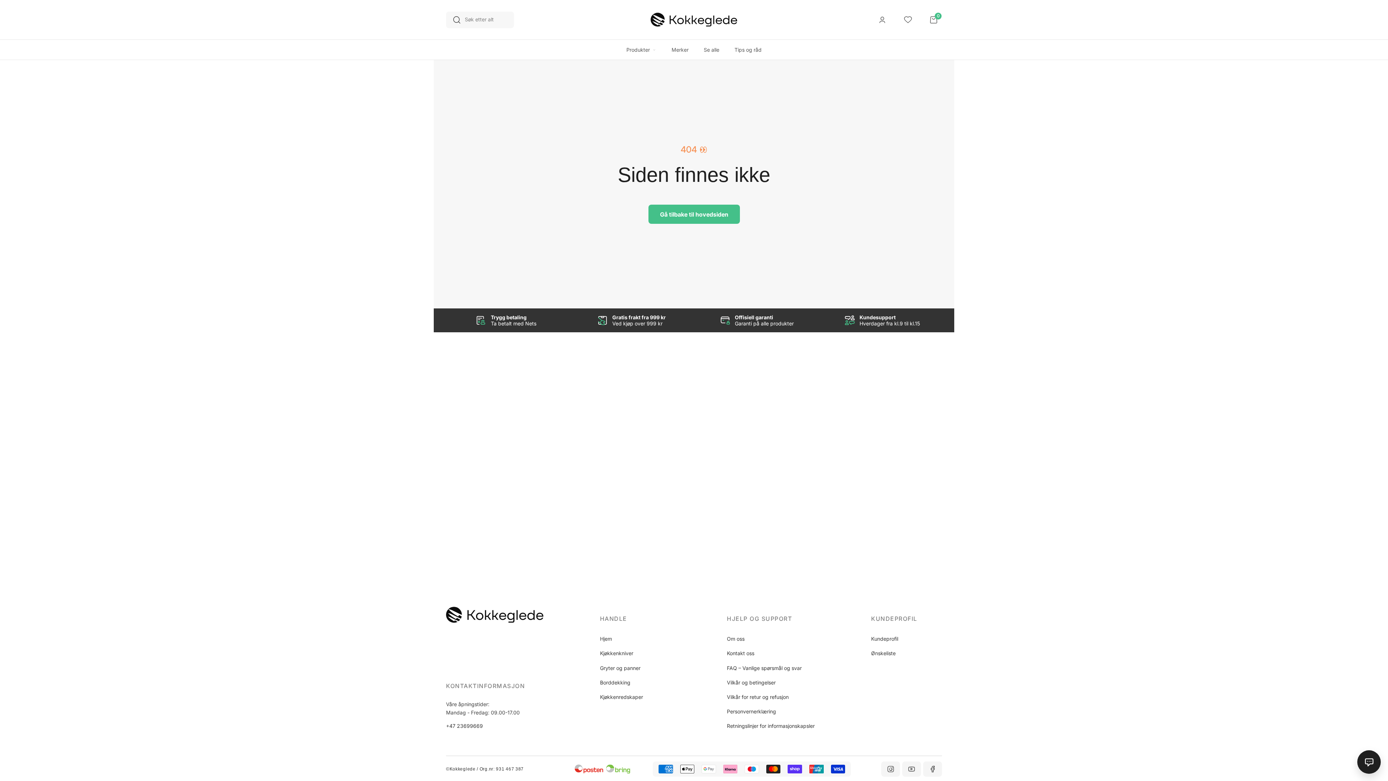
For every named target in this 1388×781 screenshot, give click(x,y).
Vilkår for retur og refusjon (758, 697)
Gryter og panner (620, 668)
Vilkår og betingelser (751, 682)
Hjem (606, 639)
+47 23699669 (464, 726)
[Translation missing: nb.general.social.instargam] (890, 769)
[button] (635, 618)
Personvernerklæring (751, 711)
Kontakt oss (740, 653)
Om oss (736, 639)
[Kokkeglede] (694, 19)
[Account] (882, 20)
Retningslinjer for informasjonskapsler (771, 726)
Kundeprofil (884, 639)
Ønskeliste (883, 653)
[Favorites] (908, 20)
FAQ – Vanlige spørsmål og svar (764, 668)
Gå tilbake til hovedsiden (694, 214)
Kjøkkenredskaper (621, 697)
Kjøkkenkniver (616, 653)
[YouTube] (911, 769)
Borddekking (615, 682)
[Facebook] (932, 769)
